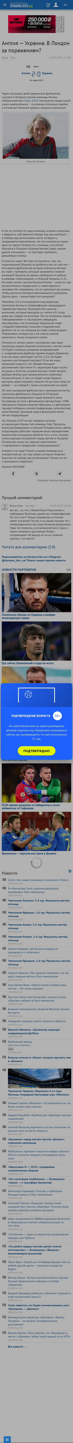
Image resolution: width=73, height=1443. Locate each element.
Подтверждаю (36, 750)
